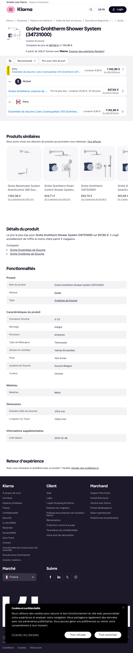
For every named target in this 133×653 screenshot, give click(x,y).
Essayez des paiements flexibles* (87, 51)
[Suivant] (122, 173)
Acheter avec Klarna (16, 2)
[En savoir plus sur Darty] (9, 102)
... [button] (113, 20)
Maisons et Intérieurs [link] (41, 20)
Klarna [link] (9, 20)
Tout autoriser (108, 634)
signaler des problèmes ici (85, 468)
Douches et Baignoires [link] (97, 20)
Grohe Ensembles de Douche (28, 249)
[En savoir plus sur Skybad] (9, 81)
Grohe (57, 292)
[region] (66, 623)
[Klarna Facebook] (50, 577)
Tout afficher (94, 141)
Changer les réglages (25, 634)
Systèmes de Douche (65, 300)
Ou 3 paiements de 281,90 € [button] (93, 199)
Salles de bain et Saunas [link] (69, 20)
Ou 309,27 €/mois (111, 92)
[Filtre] (10, 60)
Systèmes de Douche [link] (122, 20)
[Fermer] (123, 607)
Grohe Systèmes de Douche (27, 253)
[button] (102, 9)
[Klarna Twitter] (67, 577)
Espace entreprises (38, 2)
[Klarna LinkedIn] (59, 577)
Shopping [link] (22, 20)
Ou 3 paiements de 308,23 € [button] (57, 199)
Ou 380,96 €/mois (112, 72)
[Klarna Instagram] (76, 577)
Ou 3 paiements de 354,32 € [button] (21, 199)
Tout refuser (78, 634)
